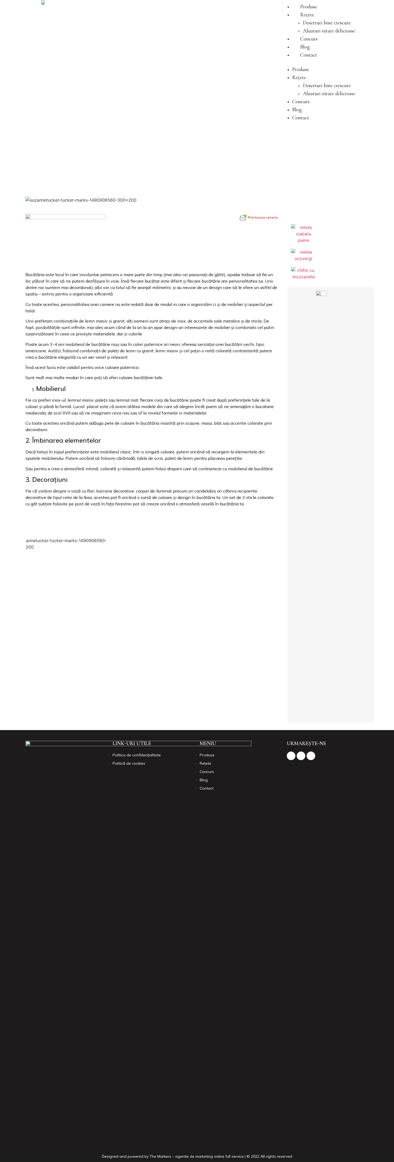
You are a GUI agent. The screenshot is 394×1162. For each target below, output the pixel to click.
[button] (318, 62)
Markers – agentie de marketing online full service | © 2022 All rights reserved (224, 1156)
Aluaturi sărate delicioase (329, 31)
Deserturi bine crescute (327, 23)
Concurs (309, 39)
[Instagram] (329, 712)
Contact (308, 55)
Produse (308, 6)
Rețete (307, 15)
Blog (305, 47)
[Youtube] (344, 712)
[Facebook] (315, 712)
